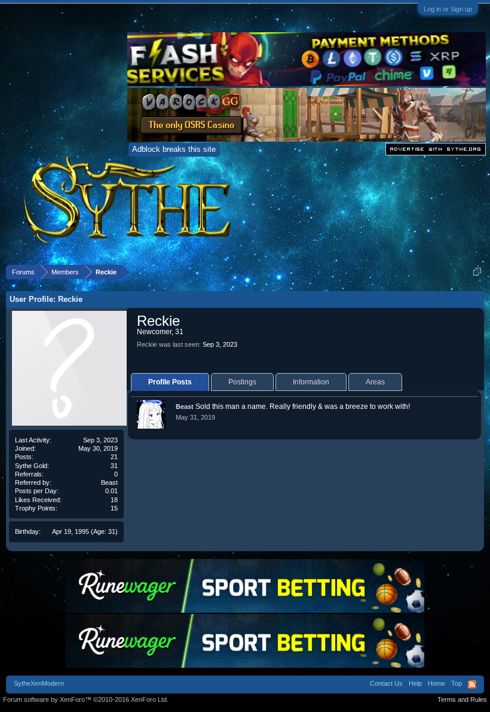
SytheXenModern (39, 683)
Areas (375, 382)
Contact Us (386, 683)
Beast (109, 482)
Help (415, 683)
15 (114, 508)
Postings (242, 382)
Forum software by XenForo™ (86, 699)
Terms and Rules (462, 699)
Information (311, 382)
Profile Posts (170, 382)
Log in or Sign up (448, 9)
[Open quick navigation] (477, 272)
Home (436, 683)
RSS (472, 684)
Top (456, 683)
